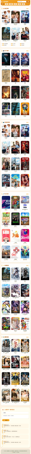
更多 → (28, 8)
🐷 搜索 (28, 1)
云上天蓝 (13, 43)
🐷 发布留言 (6, 420)
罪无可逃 (22, 43)
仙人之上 (13, 45)
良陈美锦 (4, 45)
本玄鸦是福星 (5, 43)
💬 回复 (4, 432)
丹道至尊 (22, 45)
